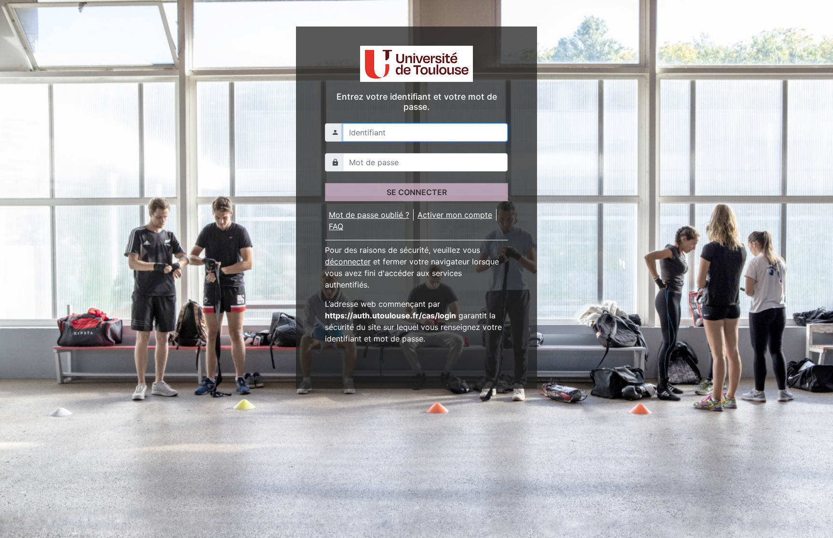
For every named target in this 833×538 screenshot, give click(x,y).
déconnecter (348, 261)
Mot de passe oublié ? (369, 215)
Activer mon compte (454, 215)
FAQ (336, 226)
